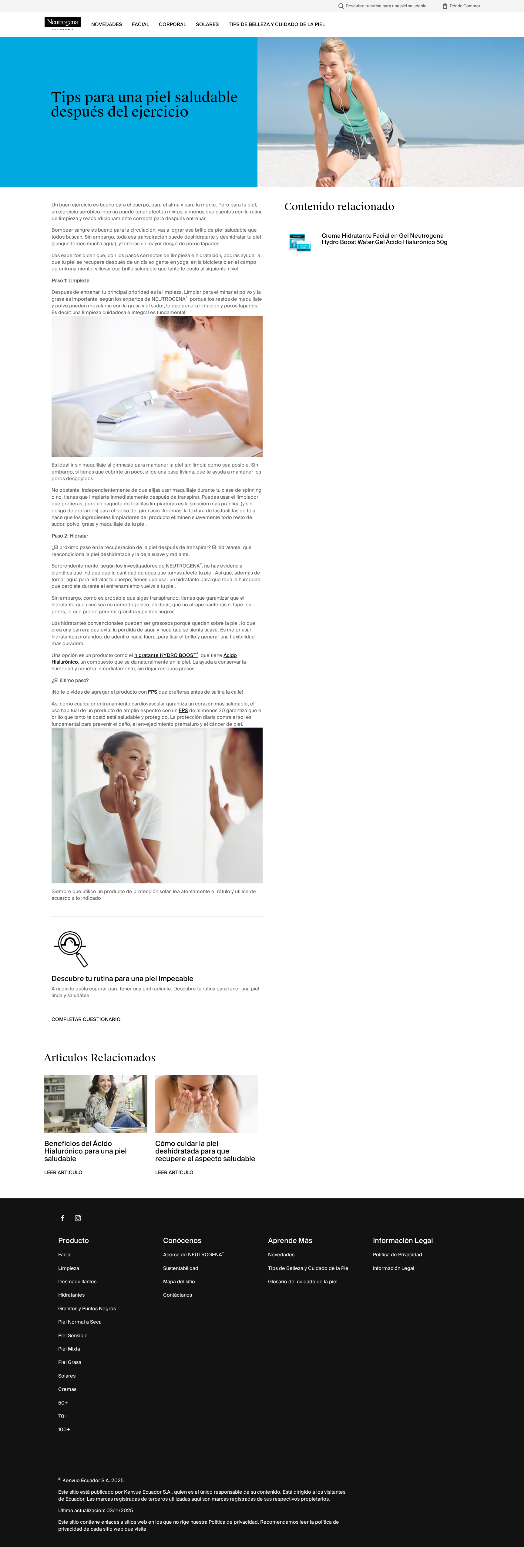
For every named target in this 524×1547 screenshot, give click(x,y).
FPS (152, 692)
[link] (381, 6)
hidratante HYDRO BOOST (166, 655)
